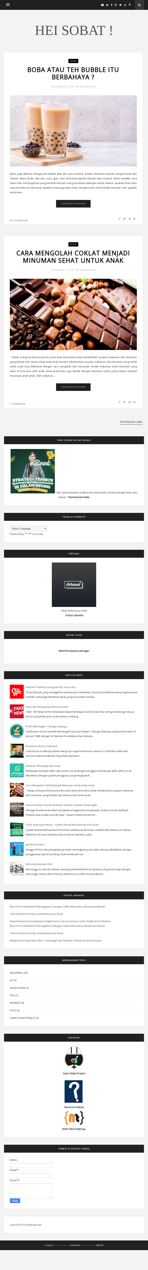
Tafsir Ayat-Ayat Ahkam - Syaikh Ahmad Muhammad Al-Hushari (62, 824)
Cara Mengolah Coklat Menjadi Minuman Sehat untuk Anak (73, 256)
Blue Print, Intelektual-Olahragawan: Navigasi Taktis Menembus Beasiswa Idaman (57, 906)
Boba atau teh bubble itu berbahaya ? (73, 73)
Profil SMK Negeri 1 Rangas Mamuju (46, 726)
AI (11, 980)
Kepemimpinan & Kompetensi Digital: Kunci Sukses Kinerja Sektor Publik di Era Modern (60, 921)
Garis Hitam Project (22, 1018)
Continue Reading (73, 203)
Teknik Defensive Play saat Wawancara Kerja (36, 914)
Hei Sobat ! (74, 30)
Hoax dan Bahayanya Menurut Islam (47, 706)
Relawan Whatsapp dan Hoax (43, 766)
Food (73, 61)
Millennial (16, 972)
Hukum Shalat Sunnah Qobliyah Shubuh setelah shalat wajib (61, 805)
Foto (13, 1010)
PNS (12, 995)
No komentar (19, 220)
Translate (37, 534)
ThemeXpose (61, 1245)
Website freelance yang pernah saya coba (51, 687)
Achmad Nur (88, 1245)
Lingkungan (17, 988)
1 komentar (17, 403)
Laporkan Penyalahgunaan (26, 1224)
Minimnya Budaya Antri (39, 864)
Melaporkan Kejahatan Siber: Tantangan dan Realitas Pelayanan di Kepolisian (56, 940)
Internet (15, 1003)
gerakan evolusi (35, 844)
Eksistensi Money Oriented (41, 746)
